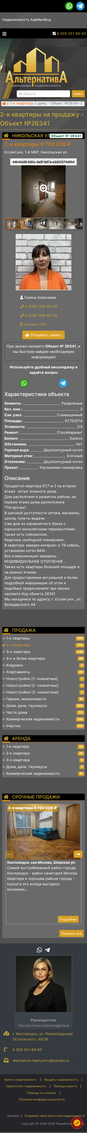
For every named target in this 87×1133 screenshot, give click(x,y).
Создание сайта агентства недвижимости (55, 1116)
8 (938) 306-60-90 (40, 306)
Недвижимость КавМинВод (26, 19)
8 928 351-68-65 (71, 33)
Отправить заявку (45, 335)
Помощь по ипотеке (41, 1093)
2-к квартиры (22, 103)
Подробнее (68, 919)
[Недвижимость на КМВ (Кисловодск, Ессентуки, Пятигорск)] (4, 103)
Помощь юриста (65, 1086)
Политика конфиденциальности (42, 1099)
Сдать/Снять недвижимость (26, 1086)
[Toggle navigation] (3, 33)
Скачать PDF (34, 324)
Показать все (71, 933)
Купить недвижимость (20, 1079)
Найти (78, 94)
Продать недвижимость (61, 1079)
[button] (43, 185)
